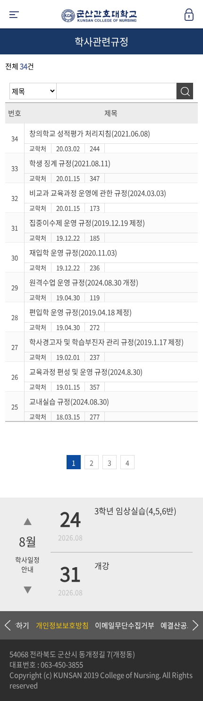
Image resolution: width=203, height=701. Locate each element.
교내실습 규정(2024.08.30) (69, 401)
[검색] (185, 91)
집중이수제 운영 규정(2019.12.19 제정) (87, 223)
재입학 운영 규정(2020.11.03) (73, 252)
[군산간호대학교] (97, 17)
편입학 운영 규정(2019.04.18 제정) (80, 312)
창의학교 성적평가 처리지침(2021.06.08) (89, 133)
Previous (7, 625)
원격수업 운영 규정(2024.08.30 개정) (83, 282)
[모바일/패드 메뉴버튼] (14, 15)
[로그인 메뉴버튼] (193, 17)
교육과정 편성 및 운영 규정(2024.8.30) (86, 372)
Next (191, 625)
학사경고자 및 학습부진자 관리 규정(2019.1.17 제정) (106, 342)
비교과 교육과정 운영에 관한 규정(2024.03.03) (97, 193)
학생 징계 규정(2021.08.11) (69, 163)
